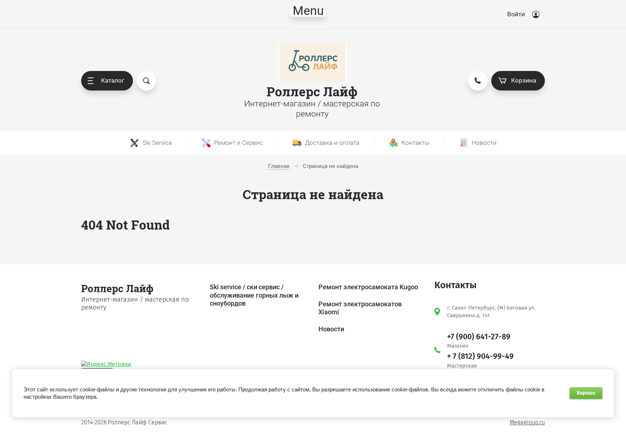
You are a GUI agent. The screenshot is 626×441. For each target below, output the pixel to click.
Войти (516, 14)
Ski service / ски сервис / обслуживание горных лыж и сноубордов (254, 295)
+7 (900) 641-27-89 (478, 336)
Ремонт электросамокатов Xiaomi (360, 308)
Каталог (112, 80)
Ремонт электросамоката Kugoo (368, 287)
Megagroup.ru (527, 422)
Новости (331, 329)
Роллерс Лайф (312, 91)
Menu (308, 13)
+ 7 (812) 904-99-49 (480, 356)
